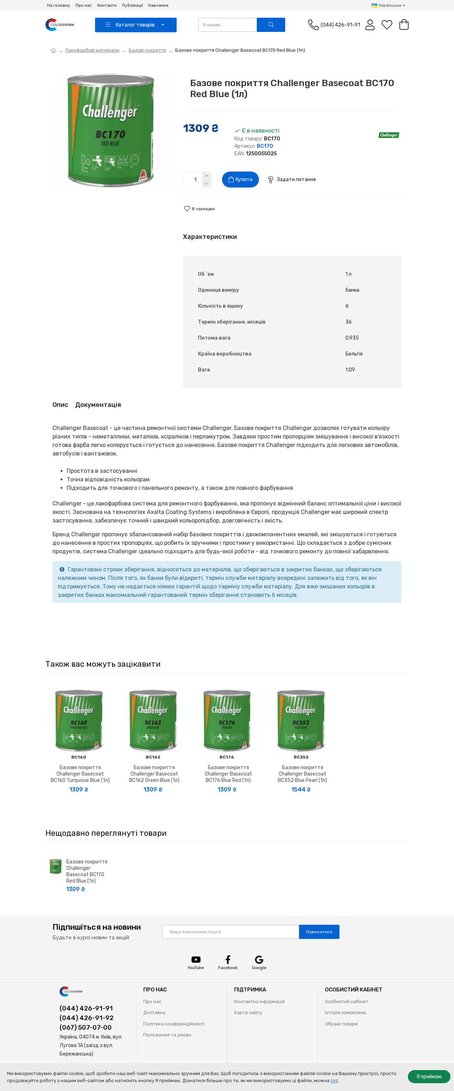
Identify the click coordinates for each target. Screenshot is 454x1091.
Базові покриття (147, 50)
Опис (60, 405)
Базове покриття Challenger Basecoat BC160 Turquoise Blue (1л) (80, 774)
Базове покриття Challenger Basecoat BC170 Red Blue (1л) (86, 871)
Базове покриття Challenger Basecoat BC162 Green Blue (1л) (154, 774)
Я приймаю (429, 1077)
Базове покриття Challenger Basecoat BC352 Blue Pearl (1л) (302, 774)
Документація (98, 405)
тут (334, 1080)
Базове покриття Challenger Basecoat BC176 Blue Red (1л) (228, 774)
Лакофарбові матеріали (92, 50)
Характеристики (210, 237)
